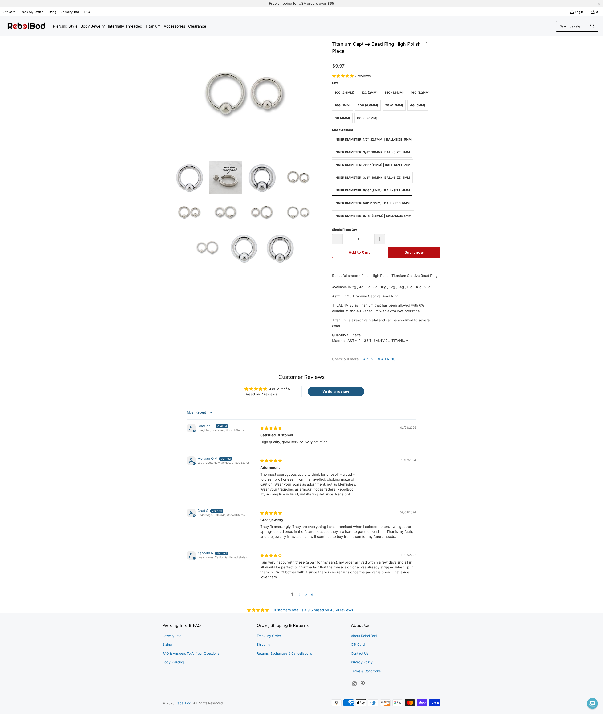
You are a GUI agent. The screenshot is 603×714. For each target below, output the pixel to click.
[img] (271, 428)
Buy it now (414, 252)
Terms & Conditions (366, 671)
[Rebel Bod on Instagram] (354, 684)
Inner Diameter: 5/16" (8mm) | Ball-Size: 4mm (372, 190)
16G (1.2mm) (420, 92)
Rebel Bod (183, 703)
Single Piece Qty (344, 229)
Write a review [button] (335, 391)
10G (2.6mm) (344, 92)
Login (579, 12)
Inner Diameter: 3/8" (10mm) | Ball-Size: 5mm (372, 152)
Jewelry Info (70, 12)
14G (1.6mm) (394, 92)
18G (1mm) (343, 105)
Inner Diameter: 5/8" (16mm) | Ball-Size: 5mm (372, 203)
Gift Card (9, 12)
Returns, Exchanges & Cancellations (284, 653)
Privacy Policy (362, 662)
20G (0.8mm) (368, 105)
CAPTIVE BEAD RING (378, 359)
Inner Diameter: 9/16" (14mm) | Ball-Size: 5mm (373, 216)
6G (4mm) (342, 118)
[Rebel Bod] (26, 26)
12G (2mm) (369, 92)
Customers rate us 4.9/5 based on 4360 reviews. (313, 610)
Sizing (52, 12)
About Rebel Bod (364, 636)
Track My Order (31, 12)
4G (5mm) (417, 105)
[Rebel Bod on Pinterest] (363, 684)
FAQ (87, 12)
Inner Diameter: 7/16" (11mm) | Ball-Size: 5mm (372, 165)
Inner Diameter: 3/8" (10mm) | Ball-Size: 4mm (372, 177)
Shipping (263, 644)
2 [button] (299, 594)
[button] (343, 76)
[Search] (592, 26)
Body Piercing (173, 662)
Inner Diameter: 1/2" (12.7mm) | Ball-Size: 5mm (373, 139)
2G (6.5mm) (394, 105)
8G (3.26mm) (367, 118)
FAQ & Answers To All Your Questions (191, 653)
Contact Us (359, 653)
